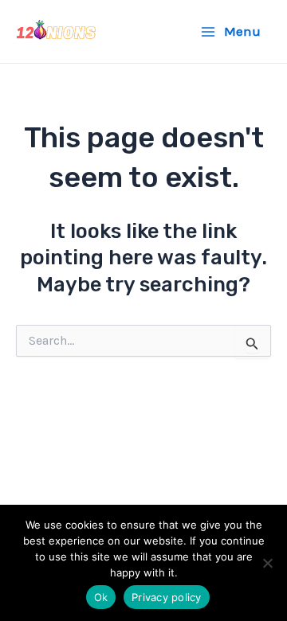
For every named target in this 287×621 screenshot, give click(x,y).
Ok (101, 597)
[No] (267, 563)
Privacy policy (167, 597)
